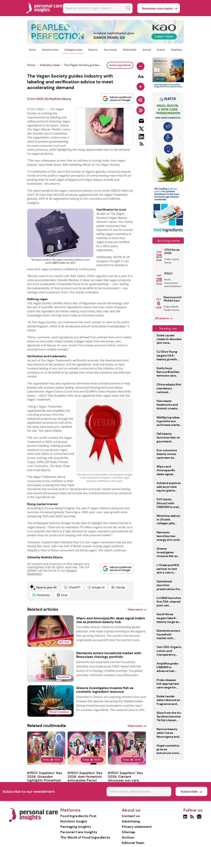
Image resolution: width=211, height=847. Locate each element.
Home (32, 49)
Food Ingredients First (78, 816)
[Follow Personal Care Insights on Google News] (199, 818)
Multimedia (129, 49)
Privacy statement (137, 827)
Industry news (50, 49)
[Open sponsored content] (105, 42)
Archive (128, 837)
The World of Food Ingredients (85, 837)
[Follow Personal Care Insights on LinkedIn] (185, 818)
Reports (93, 49)
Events (161, 49)
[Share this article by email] (141, 122)
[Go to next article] (141, 110)
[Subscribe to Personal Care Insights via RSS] (141, 145)
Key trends (110, 49)
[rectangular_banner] (168, 232)
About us (131, 810)
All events (162, 318)
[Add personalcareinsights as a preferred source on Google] (117, 98)
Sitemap (128, 832)
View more (135, 609)
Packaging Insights (75, 827)
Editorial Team (133, 843)
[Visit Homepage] (44, 15)
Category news (73, 49)
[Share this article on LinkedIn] (141, 137)
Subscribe (189, 791)
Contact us (131, 816)
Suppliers (176, 49)
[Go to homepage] (33, 821)
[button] (72, 587)
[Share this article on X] (141, 129)
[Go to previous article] (141, 100)
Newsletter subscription (157, 8)
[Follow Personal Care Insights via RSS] (192, 818)
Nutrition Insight (73, 821)
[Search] (128, 9)
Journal (146, 49)
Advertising (131, 821)
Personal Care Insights (78, 832)
